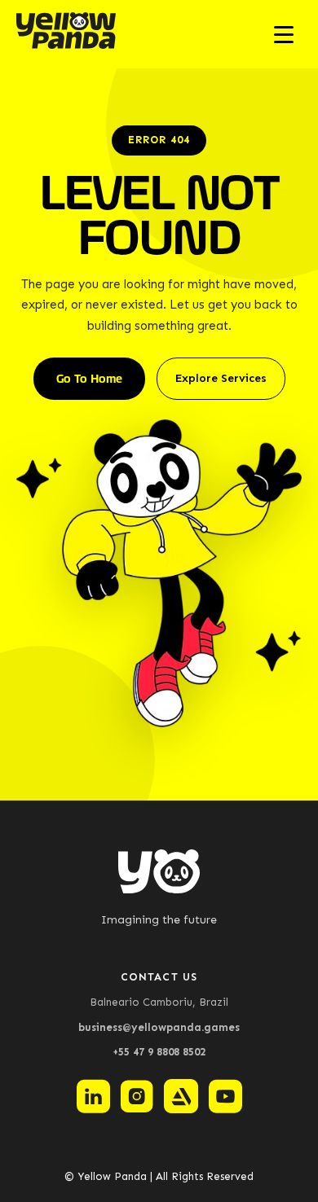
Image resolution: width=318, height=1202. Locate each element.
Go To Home (89, 378)
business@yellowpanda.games (159, 1027)
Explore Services (221, 378)
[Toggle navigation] (284, 34)
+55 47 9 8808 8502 (159, 1052)
